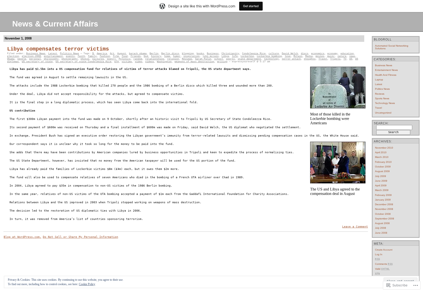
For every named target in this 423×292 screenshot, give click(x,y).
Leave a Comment (355, 226)
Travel (322, 59)
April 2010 (381, 152)
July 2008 (380, 228)
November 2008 (384, 209)
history (156, 56)
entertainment (53, 56)
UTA (116, 61)
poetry (111, 59)
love (288, 56)
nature (342, 56)
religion (173, 59)
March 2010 (381, 157)
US (350, 59)
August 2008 (382, 223)
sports (230, 59)
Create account (383, 249)
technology (271, 59)
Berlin (154, 53)
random (137, 59)
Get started (251, 6)
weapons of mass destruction (194, 61)
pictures (98, 59)
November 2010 (384, 147)
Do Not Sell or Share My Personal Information (80, 237)
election (13, 56)
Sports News (382, 98)
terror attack (291, 59)
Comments (384, 264)
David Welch (290, 53)
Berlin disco (170, 53)
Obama (10, 59)
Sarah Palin (203, 59)
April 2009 (381, 185)
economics (317, 53)
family (92, 56)
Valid (382, 268)
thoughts (310, 59)
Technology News (385, 103)
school (218, 59)
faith (81, 56)
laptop (379, 79)
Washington (164, 61)
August (121, 53)
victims (127, 61)
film (116, 56)
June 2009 (381, 180)
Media (309, 56)
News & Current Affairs (55, 23)
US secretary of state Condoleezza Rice (83, 61)
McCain (298, 56)
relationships (154, 59)
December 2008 (384, 204)
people (21, 59)
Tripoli (335, 59)
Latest (52, 53)
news (352, 56)
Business (213, 53)
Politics (124, 59)
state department (249, 59)
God (146, 56)
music (331, 56)
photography (69, 59)
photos (85, 59)
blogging (188, 53)
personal (35, 59)
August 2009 (382, 171)
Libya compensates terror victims (58, 49)
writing (222, 61)
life (235, 56)
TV (344, 59)
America (102, 53)
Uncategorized (383, 112)
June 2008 (381, 232)
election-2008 (31, 56)
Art (112, 53)
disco (304, 53)
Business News (35, 53)
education (347, 53)
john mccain (210, 56)
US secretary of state (37, 61)
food (125, 56)
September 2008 (384, 218)
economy (332, 53)
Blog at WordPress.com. (22, 237)
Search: (381, 123)
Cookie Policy (87, 284)
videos (149, 61)
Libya (225, 56)
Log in (378, 254)
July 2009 (380, 176)
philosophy (51, 59)
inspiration (191, 56)
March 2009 (381, 190)
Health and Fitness (385, 75)
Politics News (69, 53)
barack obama (138, 53)
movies (320, 56)
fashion (105, 56)
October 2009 (383, 166)
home (167, 56)
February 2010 (383, 162)
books (200, 53)
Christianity (230, 53)
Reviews (187, 59)
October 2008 (383, 214)
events (70, 56)
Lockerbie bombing (269, 56)
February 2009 (383, 195)
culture (274, 53)
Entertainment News (386, 70)
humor (176, 56)
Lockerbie (247, 56)
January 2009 (383, 199)
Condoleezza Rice (254, 53)
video (138, 61)
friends (135, 56)
